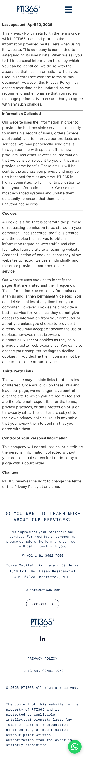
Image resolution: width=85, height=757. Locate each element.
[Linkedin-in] (42, 639)
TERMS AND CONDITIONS (42, 671)
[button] (75, 747)
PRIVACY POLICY (43, 658)
